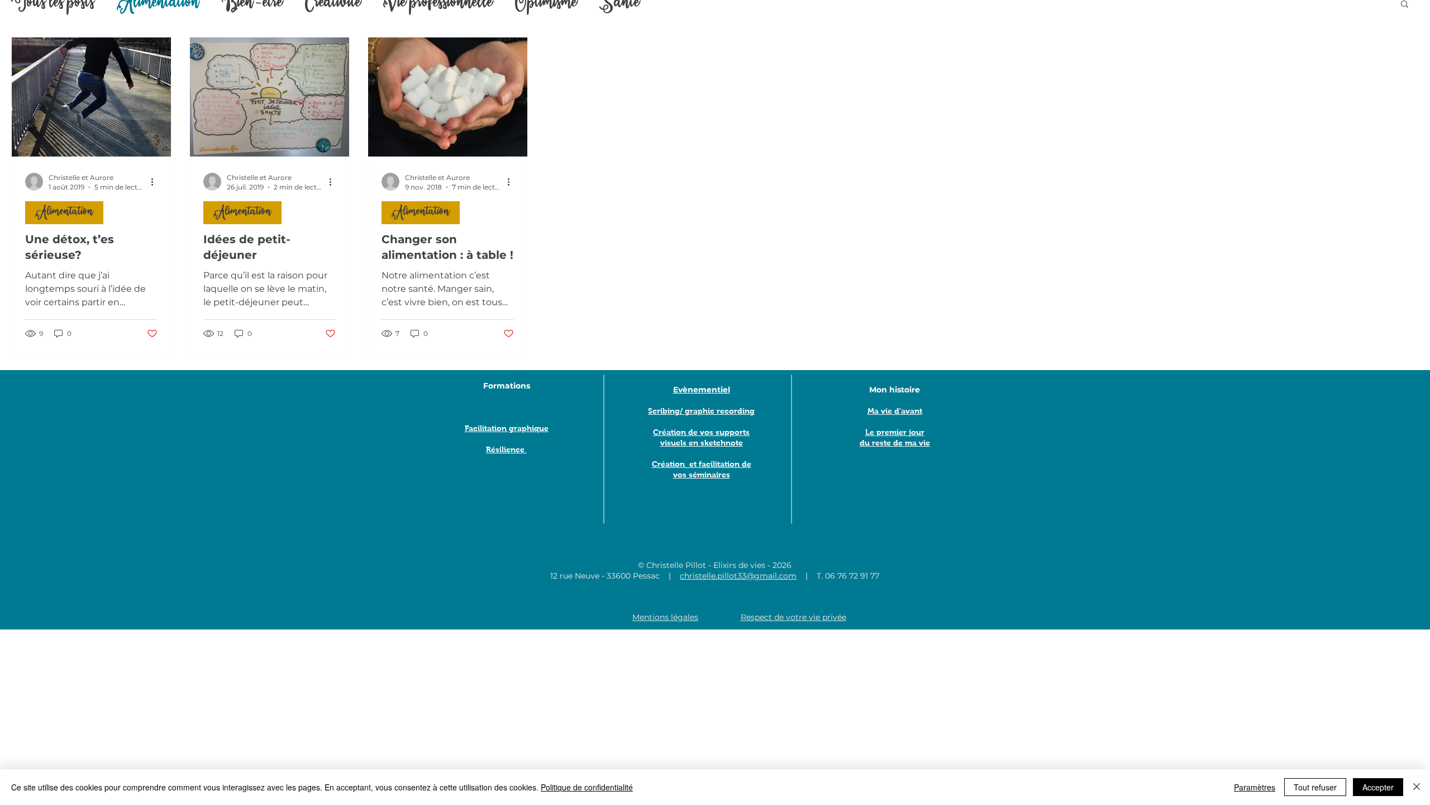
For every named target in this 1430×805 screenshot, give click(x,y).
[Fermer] (1416, 787)
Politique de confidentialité (587, 787)
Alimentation (64, 212)
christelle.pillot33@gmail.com (738, 576)
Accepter (1378, 787)
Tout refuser (1315, 787)
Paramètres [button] (1254, 787)
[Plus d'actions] (156, 181)
